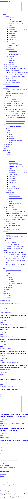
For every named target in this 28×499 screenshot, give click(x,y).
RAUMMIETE (12, 136)
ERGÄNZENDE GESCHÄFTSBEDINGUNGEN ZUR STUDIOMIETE (16, 140)
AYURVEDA (5, 97)
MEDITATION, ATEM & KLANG (16, 23)
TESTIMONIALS (9, 144)
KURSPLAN (8, 47)
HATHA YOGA (12, 18)
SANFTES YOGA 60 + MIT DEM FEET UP (18, 29)
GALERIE (8, 130)
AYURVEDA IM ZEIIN (11, 99)
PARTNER (8, 146)
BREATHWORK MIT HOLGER (12, 86)
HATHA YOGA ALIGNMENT (15, 21)
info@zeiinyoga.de (4, 471)
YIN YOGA (11, 41)
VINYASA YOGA (12, 35)
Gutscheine (8, 154)
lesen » (1, 322)
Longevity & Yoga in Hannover (10, 389)
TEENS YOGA (12, 33)
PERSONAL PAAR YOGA (14, 53)
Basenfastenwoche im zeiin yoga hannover (14, 440)
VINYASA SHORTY (13, 37)
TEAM (7, 128)
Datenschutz (3, 478)
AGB (1, 480)
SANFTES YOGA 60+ (13, 27)
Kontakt (2, 476)
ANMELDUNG (6, 150)
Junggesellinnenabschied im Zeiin (11, 379)
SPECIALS (5, 107)
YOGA (4, 14)
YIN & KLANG (12, 43)
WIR (4, 125)
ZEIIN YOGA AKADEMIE (8, 64)
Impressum (3, 474)
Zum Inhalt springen (5, 1)
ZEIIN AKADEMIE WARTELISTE (13, 82)
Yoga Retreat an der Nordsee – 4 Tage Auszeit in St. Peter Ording (12, 429)
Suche (1, 450)
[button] (3, 447)
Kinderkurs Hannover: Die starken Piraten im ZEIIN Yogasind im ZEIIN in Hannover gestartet (13, 353)
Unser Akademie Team (11, 80)
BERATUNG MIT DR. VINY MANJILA (14, 105)
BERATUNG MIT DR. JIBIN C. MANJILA (15, 103)
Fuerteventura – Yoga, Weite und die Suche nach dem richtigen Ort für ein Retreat (14, 415)
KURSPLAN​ (5, 148)
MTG (13, 497)
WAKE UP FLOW (13, 39)
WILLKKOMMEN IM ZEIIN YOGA (13, 127)
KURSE (7, 16)
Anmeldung (8, 152)
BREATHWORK (6, 84)
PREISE (10, 58)
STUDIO (8, 132)
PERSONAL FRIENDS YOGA (15, 55)
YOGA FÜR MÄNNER (14, 45)
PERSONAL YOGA (10, 49)
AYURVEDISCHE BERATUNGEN (13, 101)
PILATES (10, 25)
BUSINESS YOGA (10, 57)
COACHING (5, 88)
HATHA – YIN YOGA (13, 20)
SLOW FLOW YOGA (13, 31)
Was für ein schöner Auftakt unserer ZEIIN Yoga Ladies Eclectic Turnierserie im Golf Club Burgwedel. (13, 367)
